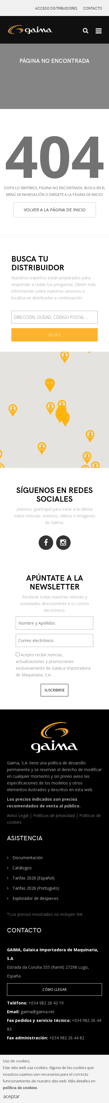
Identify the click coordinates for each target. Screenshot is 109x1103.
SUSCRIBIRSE (54, 690)
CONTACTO (92, 8)
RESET (55, 334)
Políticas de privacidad (54, 815)
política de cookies (20, 1088)
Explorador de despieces (34, 898)
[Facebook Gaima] (46, 542)
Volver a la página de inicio (54, 209)
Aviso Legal (18, 815)
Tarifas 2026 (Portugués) (35, 888)
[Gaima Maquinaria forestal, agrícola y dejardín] (36, 32)
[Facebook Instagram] (63, 542)
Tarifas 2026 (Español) (33, 878)
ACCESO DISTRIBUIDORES (56, 8)
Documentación (27, 857)
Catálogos (21, 867)
